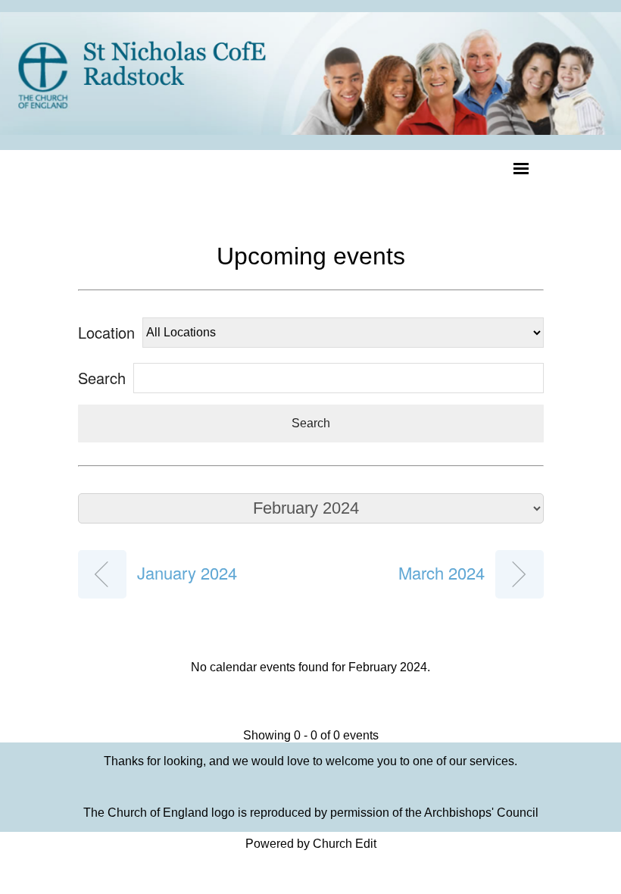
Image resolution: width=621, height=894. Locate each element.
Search (311, 423)
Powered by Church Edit (310, 843)
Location (106, 332)
